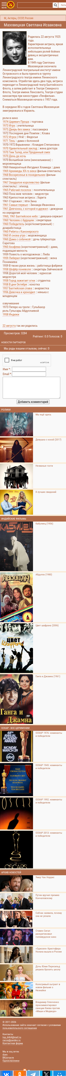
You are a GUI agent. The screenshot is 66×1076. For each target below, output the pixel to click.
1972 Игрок (9, 137)
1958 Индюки (11, 314)
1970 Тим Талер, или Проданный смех (26, 152)
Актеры (12, 18)
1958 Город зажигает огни (19, 280)
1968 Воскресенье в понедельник (24, 175)
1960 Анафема (12, 247)
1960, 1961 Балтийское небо (20, 216)
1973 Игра (9, 125)
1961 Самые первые (15, 205)
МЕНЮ (4, 8)
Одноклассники (11, 1060)
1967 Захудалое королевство (21, 182)
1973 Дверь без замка (16, 129)
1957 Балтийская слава (17, 288)
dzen (5, 1054)
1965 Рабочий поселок (17, 190)
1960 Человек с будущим (18, 220)
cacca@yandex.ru (12, 1040)
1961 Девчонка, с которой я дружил (25, 209)
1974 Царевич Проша (16, 122)
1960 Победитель (13, 224)
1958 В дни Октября (15, 284)
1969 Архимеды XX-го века (19, 171)
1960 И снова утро (14, 235)
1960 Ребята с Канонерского (21, 231)
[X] (46, 1073)
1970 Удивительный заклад (20, 148)
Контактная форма (13, 1043)
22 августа (9, 326)
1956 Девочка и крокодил (19, 292)
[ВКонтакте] (6, 1073)
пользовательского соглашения (20, 1028)
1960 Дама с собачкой (17, 239)
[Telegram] (33, 1073)
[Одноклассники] (19, 1073)
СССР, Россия (25, 18)
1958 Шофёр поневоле (17, 269)
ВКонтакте (8, 1057)
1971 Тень (9, 141)
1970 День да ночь (14, 156)
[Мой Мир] (59, 1073)
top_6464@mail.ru (12, 1037)
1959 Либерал (11, 258)
